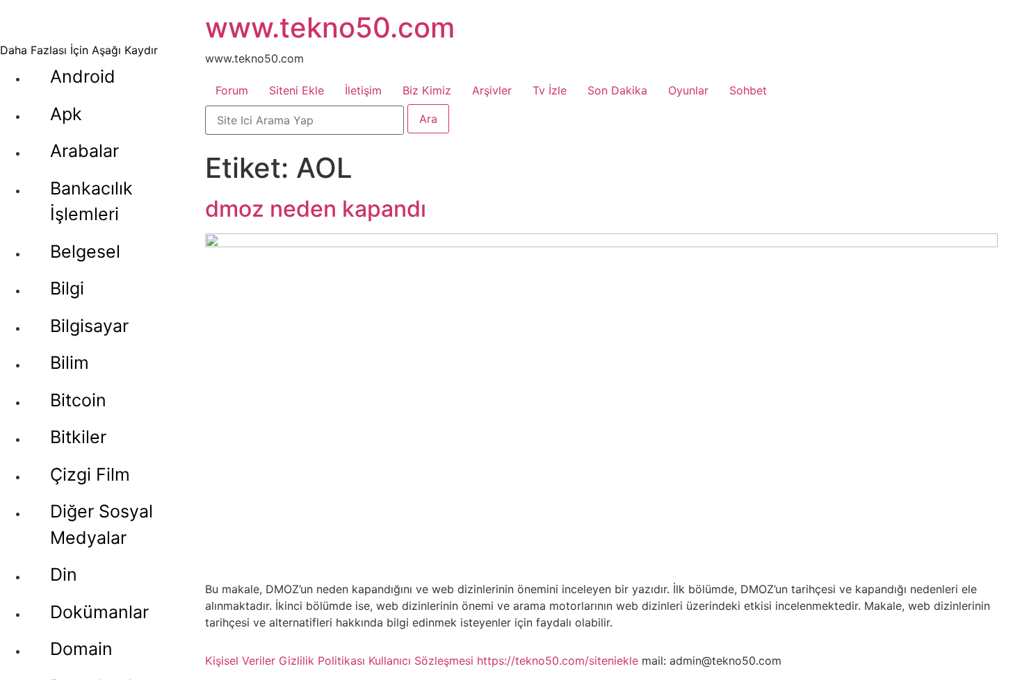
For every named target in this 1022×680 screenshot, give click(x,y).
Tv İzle (550, 90)
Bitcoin (78, 400)
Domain (81, 648)
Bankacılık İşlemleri (91, 201)
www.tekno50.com (330, 27)
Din (63, 574)
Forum (232, 90)
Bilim (69, 362)
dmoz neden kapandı (315, 208)
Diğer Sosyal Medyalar (101, 524)
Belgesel (85, 251)
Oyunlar (688, 90)
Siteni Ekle (296, 90)
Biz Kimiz (427, 90)
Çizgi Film (90, 474)
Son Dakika (617, 90)
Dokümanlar (99, 612)
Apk (66, 113)
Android (82, 76)
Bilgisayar (89, 325)
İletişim (363, 90)
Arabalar (84, 150)
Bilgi (67, 288)
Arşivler (492, 90)
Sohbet (748, 90)
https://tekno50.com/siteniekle (557, 660)
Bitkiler (78, 436)
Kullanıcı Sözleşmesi (420, 660)
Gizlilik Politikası (322, 660)
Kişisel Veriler (240, 660)
